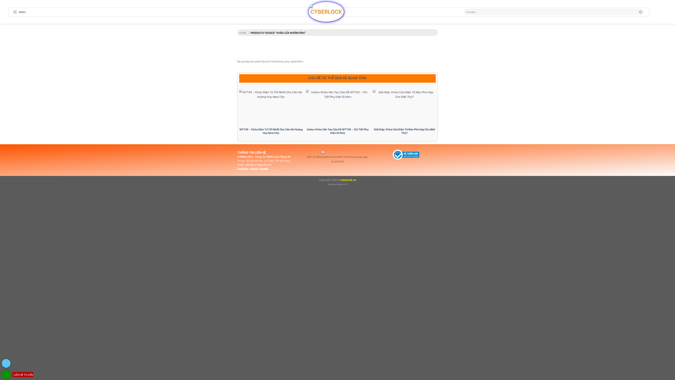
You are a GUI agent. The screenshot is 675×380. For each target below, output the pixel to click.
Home (242, 32)
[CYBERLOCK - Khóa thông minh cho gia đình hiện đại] (326, 12)
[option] (270, 113)
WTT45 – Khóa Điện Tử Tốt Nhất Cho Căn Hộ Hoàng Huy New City (271, 131)
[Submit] (641, 12)
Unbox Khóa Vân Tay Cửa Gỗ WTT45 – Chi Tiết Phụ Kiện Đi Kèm (338, 131)
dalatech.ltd (342, 184)
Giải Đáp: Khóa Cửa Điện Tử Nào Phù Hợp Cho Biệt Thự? (404, 131)
